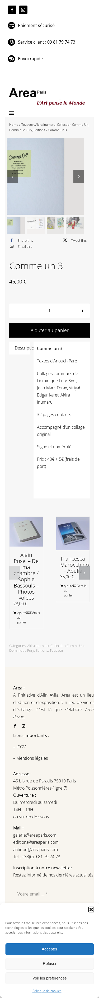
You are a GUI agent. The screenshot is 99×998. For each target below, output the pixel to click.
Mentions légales (31, 758)
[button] (91, 909)
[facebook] (12, 10)
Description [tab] (22, 348)
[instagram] (23, 10)
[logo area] (47, 88)
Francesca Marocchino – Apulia (74, 564)
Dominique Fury (21, 650)
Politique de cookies (47, 990)
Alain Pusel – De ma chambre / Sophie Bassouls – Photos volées (26, 576)
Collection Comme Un (67, 645)
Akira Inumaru (38, 645)
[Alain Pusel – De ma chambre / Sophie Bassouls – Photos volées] (26, 532)
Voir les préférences (49, 978)
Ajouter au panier (21, 617)
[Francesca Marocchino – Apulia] (73, 533)
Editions (42, 650)
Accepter (49, 949)
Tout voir (56, 650)
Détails (34, 612)
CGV (22, 747)
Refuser (49, 963)
